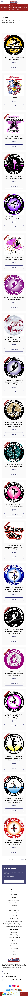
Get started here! (18, 8)
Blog (14, 951)
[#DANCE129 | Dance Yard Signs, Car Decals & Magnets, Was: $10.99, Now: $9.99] (14, 492)
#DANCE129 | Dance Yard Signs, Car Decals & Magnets (14, 505)
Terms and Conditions (14, 937)
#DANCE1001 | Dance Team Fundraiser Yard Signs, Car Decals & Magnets (14, 424)
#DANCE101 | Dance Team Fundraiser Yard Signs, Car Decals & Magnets (14, 673)
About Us (14, 940)
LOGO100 (14, 98)
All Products (14, 913)
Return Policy (14, 932)
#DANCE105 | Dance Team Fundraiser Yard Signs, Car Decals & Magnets (14, 842)
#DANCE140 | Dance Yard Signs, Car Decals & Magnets (14, 177)
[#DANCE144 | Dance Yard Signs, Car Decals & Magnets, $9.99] (14, 124)
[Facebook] (10, 986)
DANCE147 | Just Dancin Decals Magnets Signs (14, 58)
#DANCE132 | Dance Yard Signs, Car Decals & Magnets (14, 258)
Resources (14, 905)
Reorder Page (14, 929)
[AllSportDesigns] (4, 995)
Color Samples (14, 948)
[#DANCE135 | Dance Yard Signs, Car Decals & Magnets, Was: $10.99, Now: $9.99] (14, 204)
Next (26, 8)
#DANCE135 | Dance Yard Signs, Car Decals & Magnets (14, 218)
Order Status (14, 897)
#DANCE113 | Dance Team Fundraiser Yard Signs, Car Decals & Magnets (14, 547)
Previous (2, 8)
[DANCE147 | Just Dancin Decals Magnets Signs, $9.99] (14, 45)
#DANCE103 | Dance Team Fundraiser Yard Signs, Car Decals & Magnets (14, 758)
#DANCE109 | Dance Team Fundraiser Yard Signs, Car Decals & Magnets (14, 382)
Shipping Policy (14, 935)
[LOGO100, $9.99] (14, 85)
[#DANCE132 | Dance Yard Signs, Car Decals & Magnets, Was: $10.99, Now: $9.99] (14, 245)
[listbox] (13, 27)
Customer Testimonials (14, 900)
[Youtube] (18, 986)
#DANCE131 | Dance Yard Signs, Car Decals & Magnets (14, 298)
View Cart (14, 894)
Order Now (14, 67)
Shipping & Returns (14, 903)
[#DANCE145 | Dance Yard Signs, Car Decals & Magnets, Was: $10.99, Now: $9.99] (14, 452)
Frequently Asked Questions (14, 921)
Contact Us (14, 943)
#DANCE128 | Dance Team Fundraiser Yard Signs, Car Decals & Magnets (14, 339)
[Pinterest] (15, 986)
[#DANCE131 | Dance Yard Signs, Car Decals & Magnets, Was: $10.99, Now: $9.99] (14, 285)
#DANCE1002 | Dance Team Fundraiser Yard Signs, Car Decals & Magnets (14, 631)
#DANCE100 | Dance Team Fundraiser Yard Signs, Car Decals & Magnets (14, 589)
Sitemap (14, 954)
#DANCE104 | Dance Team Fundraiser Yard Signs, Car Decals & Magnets (14, 800)
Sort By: (5, 27)
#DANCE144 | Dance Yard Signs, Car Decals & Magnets (14, 137)
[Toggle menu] (2, 2)
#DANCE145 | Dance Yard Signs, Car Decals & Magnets (14, 465)
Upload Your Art (14, 918)
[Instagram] (13, 986)
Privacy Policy (14, 946)
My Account (14, 892)
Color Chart (14, 915)
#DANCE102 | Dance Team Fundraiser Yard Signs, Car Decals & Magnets (14, 715)
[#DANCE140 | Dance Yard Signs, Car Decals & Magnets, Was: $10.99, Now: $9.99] (14, 164)
